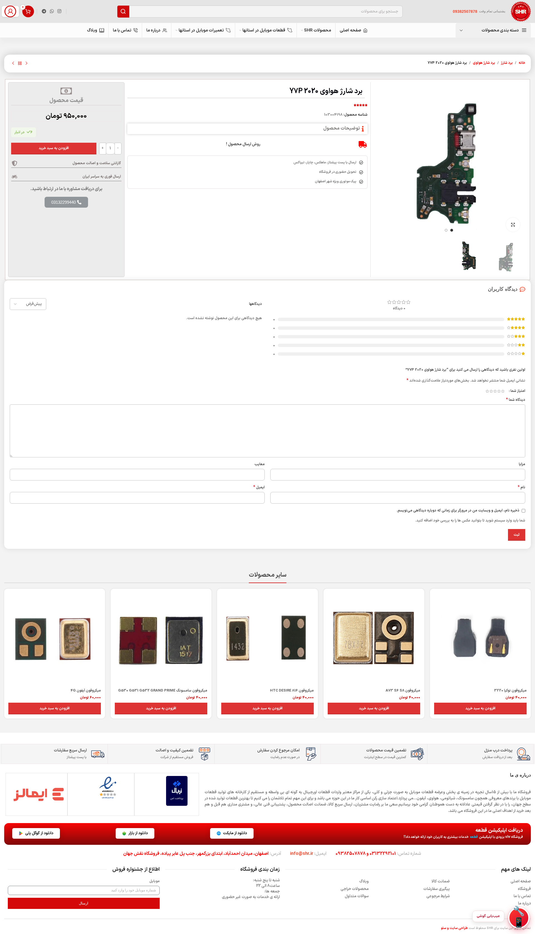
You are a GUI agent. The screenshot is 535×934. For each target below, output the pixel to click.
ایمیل (259, 488)
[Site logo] (521, 11)
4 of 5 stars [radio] (491, 391)
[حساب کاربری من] (10, 11)
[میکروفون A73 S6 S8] (374, 639)
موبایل (154, 881)
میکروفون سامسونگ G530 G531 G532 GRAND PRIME (162, 690)
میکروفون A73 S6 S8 (403, 690)
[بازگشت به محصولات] (19, 63)
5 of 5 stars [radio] (487, 391)
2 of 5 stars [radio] (499, 391)
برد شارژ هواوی (484, 63)
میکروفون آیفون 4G (85, 690)
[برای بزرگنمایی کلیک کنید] (513, 225)
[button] (480, 708)
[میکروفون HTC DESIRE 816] (267, 639)
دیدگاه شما (515, 400)
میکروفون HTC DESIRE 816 (292, 690)
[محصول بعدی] (13, 63)
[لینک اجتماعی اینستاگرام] (59, 11)
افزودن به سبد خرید (54, 148)
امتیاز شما (517, 391)
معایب (259, 464)
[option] (451, 230)
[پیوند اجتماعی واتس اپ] (51, 11)
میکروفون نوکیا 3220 (510, 690)
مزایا (522, 464)
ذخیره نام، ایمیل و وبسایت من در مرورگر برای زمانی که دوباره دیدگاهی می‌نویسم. (458, 510)
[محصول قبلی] (26, 63)
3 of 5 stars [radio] (495, 391)
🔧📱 (519, 917)
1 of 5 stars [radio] (503, 391)
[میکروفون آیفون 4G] (54, 639)
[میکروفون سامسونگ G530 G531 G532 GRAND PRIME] (161, 639)
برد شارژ (507, 63)
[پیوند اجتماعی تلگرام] (44, 11)
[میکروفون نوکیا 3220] (480, 639)
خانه (522, 63)
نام (521, 488)
